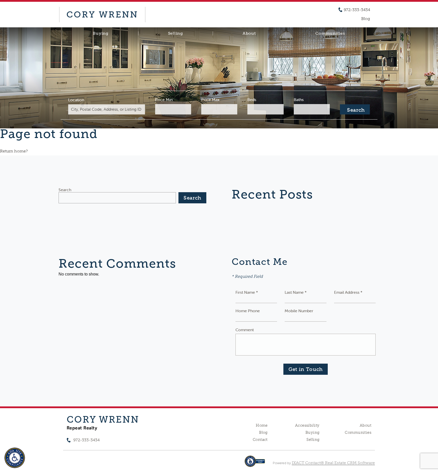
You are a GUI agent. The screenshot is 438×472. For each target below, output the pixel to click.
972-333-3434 (357, 10)
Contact (260, 439)
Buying (100, 33)
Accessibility (307, 425)
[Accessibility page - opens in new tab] (255, 463)
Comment (244, 329)
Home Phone (247, 310)
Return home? (14, 151)
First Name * (246, 292)
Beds (251, 99)
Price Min (164, 99)
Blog (263, 432)
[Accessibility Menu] (15, 457)
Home (262, 425)
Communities (330, 33)
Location (76, 99)
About (249, 33)
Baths (299, 99)
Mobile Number (299, 310)
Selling (175, 33)
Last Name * (296, 292)
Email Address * (348, 292)
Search (65, 189)
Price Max (210, 99)
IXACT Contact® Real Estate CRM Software (333, 462)
